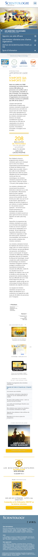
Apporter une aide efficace (12, 36)
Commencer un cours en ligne (21, 544)
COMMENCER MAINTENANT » (19, 451)
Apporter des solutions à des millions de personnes (18, 413)
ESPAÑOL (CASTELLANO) (9, 532)
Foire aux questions (22, 537)
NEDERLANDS (30, 529)
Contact (21, 539)
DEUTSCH (5, 530)
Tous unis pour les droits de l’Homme (15, 548)
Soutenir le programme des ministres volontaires (17, 383)
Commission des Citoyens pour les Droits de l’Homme (20, 549)
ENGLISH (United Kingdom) (22, 528)
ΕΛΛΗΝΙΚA (17, 532)
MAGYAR (10, 530)
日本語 (14, 529)
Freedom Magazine (7, 547)
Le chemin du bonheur (14, 66)
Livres (28, 537)
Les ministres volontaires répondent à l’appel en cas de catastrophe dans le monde (17, 396)
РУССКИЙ (19, 529)
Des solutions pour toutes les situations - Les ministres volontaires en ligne (18, 408)
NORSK (14, 530)
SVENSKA (19, 530)
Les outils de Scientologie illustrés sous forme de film (18, 404)
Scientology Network (21, 543)
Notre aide (5, 66)
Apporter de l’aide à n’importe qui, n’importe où (19, 387)
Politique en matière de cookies (28, 554)
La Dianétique (13, 543)
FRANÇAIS (5, 529)
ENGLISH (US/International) (9, 528)
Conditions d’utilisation (6, 555)
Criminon (33, 66)
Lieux (24, 539)
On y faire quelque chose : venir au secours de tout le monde (18, 400)
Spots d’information (9, 50)
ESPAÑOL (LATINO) (26, 530)
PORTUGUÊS (29, 532)
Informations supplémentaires (12, 539)
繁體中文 (24, 529)
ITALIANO (23, 532)
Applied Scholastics (23, 66)
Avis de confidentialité (16, 554)
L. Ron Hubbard (6, 536)
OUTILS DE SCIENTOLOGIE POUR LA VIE (16, 46)
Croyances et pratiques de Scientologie (19, 536)
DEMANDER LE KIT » (19, 508)
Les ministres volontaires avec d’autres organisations (16, 40)
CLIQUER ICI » (19, 473)
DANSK (30, 528)
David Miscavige (10, 544)
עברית (10, 529)
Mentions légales (15, 555)
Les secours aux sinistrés (14, 391)
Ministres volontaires (12, 537)
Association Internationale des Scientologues (24, 546)
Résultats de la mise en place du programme (16, 417)
